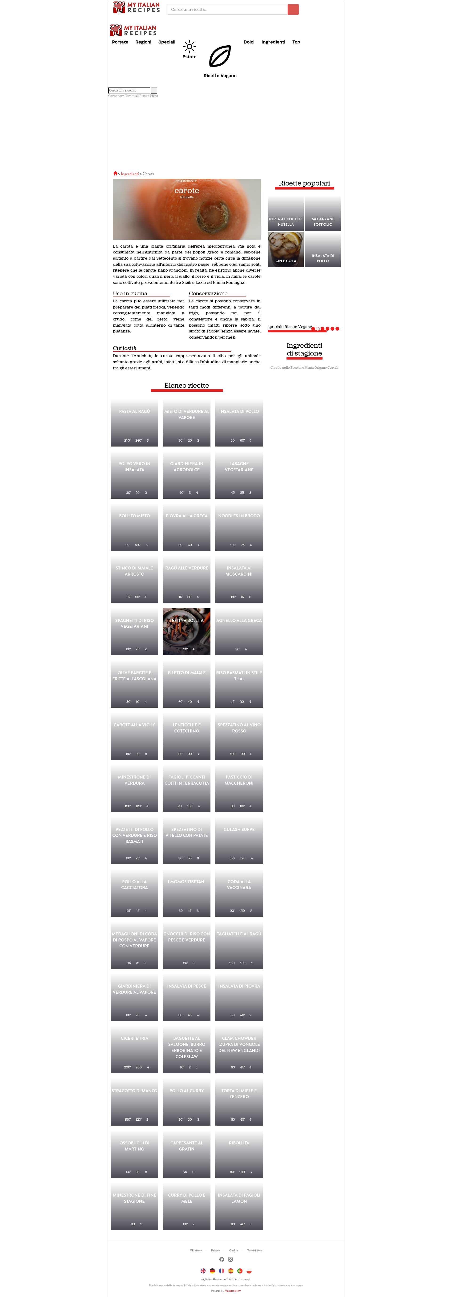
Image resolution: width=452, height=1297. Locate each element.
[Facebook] (221, 1260)
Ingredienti (273, 42)
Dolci (249, 42)
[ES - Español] (230, 1270)
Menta (309, 367)
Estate (189, 56)
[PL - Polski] (249, 1270)
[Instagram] (230, 1260)
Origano (321, 367)
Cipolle (275, 367)
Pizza (154, 96)
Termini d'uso (254, 1250)
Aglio (286, 367)
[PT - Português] (239, 1270)
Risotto (144, 96)
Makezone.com (233, 1291)
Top (296, 42)
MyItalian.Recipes (138, 7)
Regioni (143, 42)
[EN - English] (203, 1270)
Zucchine (297, 367)
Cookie (233, 1250)
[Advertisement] (226, 133)
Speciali (166, 42)
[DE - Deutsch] (212, 1270)
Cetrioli (332, 367)
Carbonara (116, 96)
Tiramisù (132, 96)
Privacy (215, 1250)
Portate (120, 42)
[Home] (115, 173)
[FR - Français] (221, 1270)
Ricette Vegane (220, 75)
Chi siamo (196, 1250)
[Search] (154, 90)
